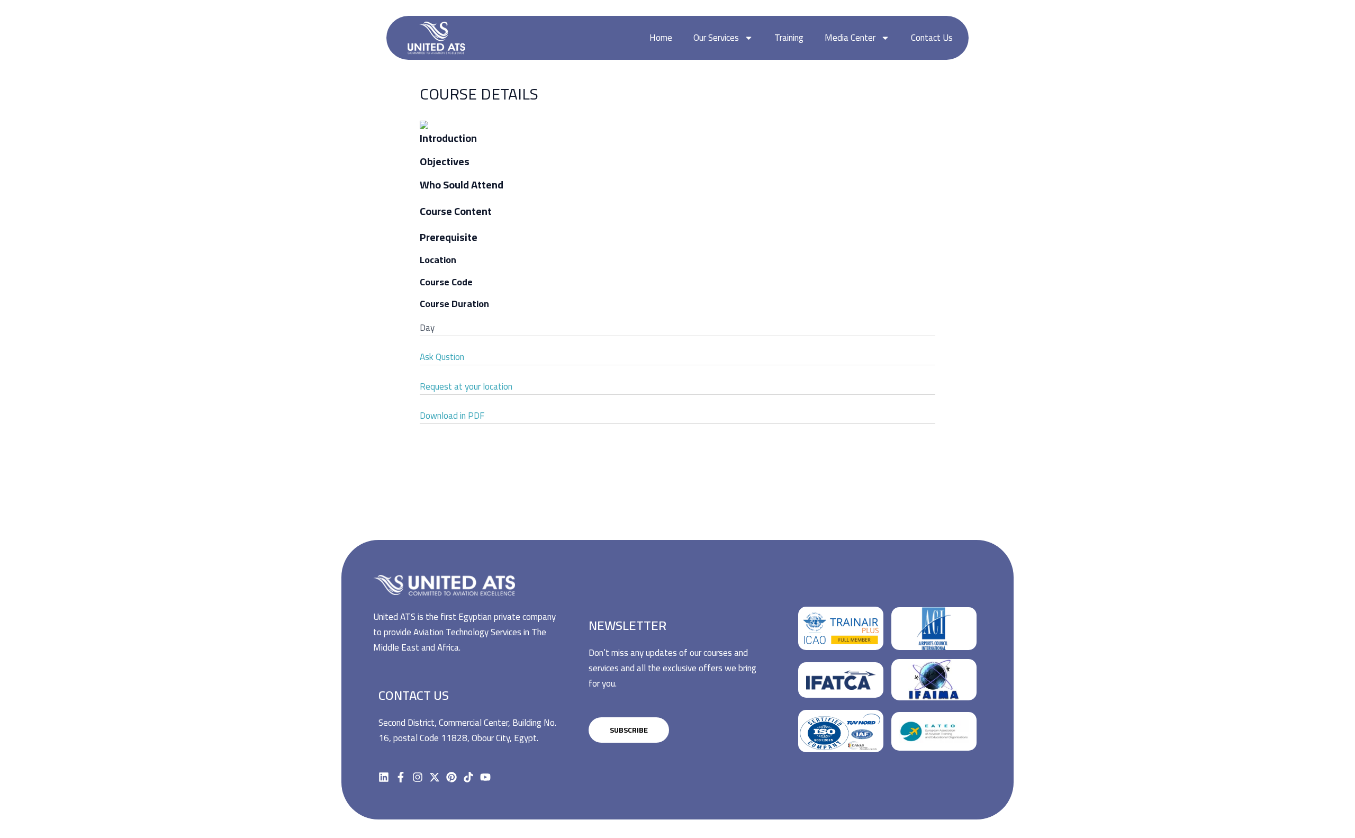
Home (660, 37)
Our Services (716, 37)
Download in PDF (452, 415)
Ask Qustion (442, 356)
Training (788, 37)
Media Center (850, 37)
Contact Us (932, 37)
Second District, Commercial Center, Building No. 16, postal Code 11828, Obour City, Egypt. (467, 730)
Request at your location (466, 386)
